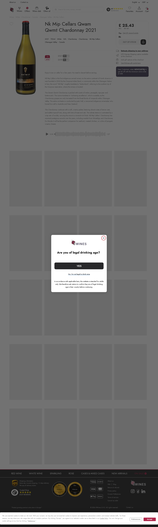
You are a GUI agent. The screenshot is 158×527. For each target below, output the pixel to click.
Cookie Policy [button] (104, 518)
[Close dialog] (103, 238)
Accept (149, 519)
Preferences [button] (31, 521)
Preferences (136, 519)
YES (79, 266)
